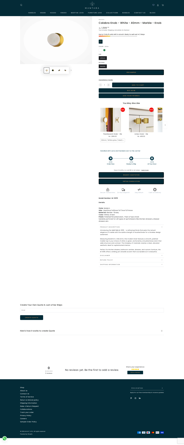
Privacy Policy (25, 415)
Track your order (27, 412)
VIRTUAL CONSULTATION (131, 181)
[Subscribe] (163, 388)
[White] (100, 50)
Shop (22, 387)
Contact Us (24, 394)
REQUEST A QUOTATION (131, 175)
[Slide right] (71, 70)
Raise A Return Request (29, 406)
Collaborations (26, 409)
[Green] (104, 50)
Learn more (145, 170)
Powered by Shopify (26, 434)
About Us (23, 391)
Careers (23, 418)
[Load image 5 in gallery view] (65, 70)
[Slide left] (41, 70)
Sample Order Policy (28, 422)
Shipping (111, 30)
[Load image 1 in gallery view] (46, 70)
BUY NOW (131, 90)
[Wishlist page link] (153, 5)
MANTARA (101, 19)
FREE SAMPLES (131, 72)
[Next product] (165, 125)
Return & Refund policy (29, 400)
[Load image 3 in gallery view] (53, 70)
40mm (102, 58)
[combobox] (112, 140)
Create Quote (31, 318)
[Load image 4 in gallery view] (59, 70)
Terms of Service (27, 397)
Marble (102, 66)
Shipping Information (28, 403)
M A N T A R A (29, 431)
